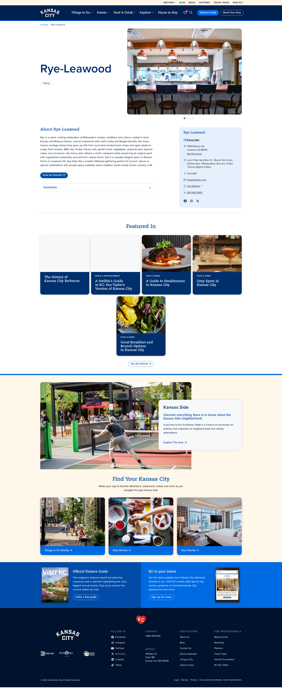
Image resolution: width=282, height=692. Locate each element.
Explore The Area (173, 442)
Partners (204, 2)
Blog (182, 2)
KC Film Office (221, 665)
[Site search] (191, 12)
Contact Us (185, 648)
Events (101, 12)
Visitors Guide (208, 13)
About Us (184, 637)
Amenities (50, 187)
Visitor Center (187, 665)
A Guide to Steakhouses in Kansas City (165, 283)
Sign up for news (161, 597)
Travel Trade (221, 2)
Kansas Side (193, 140)
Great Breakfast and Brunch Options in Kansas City (137, 346)
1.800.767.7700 (153, 636)
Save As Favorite (52, 175)
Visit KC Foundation (224, 659)
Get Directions (194, 153)
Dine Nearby (120, 550)
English (237, 2)
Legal (176, 679)
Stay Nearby (188, 550)
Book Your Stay (232, 13)
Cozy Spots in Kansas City (208, 283)
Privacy (194, 679)
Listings (44, 24)
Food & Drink (123, 12)
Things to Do (80, 12)
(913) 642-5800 (194, 192)
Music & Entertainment (107, 276)
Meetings (168, 2)
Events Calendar (188, 654)
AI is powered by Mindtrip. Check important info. (220, 679)
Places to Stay (168, 12)
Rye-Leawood (58, 24)
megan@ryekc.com (196, 179)
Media (192, 2)
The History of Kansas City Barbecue (62, 279)
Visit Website (193, 186)
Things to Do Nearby (56, 550)
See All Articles (139, 364)
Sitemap (184, 679)
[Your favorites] (185, 12)
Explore (145, 12)
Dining (46, 83)
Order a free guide (86, 597)
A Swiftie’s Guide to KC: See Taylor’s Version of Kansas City (113, 285)
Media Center (221, 637)
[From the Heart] (141, 620)
